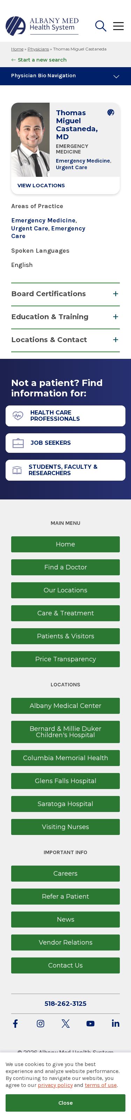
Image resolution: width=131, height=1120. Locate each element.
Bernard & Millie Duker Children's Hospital (65, 732)
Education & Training (49, 317)
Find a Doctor (65, 567)
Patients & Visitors (65, 636)
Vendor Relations (66, 942)
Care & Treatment (65, 613)
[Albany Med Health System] (42, 26)
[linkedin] (115, 1024)
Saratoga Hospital (65, 804)
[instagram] (40, 1024)
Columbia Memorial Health (65, 758)
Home (17, 49)
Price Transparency (65, 659)
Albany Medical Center (65, 706)
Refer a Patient (65, 896)
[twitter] (65, 1024)
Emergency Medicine (83, 160)
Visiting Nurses (65, 827)
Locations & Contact (49, 340)
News (65, 919)
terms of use (101, 1085)
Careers (65, 873)
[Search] (101, 26)
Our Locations (65, 590)
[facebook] (15, 1024)
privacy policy (55, 1085)
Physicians (38, 49)
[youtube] (90, 1024)
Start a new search (42, 60)
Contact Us (65, 965)
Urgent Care (71, 167)
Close (65, 1103)
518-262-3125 (65, 1004)
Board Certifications (48, 294)
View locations (41, 185)
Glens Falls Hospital (65, 781)
